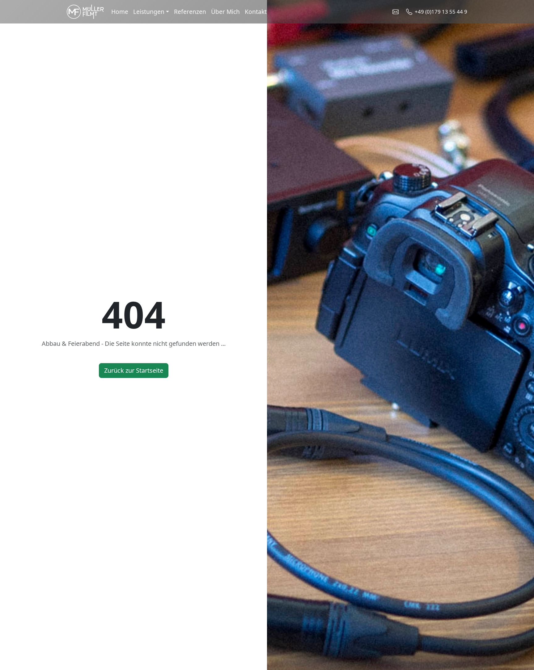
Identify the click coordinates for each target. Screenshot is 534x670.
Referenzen (190, 11)
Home (119, 11)
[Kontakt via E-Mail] (396, 11)
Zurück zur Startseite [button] (133, 370)
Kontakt (256, 11)
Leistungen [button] (148, 11)
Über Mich (225, 11)
